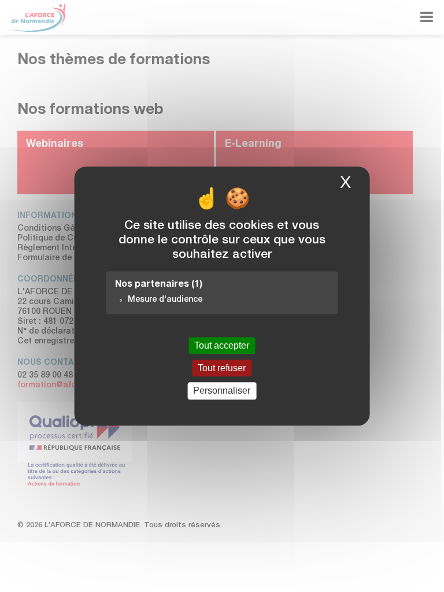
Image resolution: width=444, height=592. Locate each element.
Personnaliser (221, 391)
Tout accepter (221, 345)
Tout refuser (222, 368)
